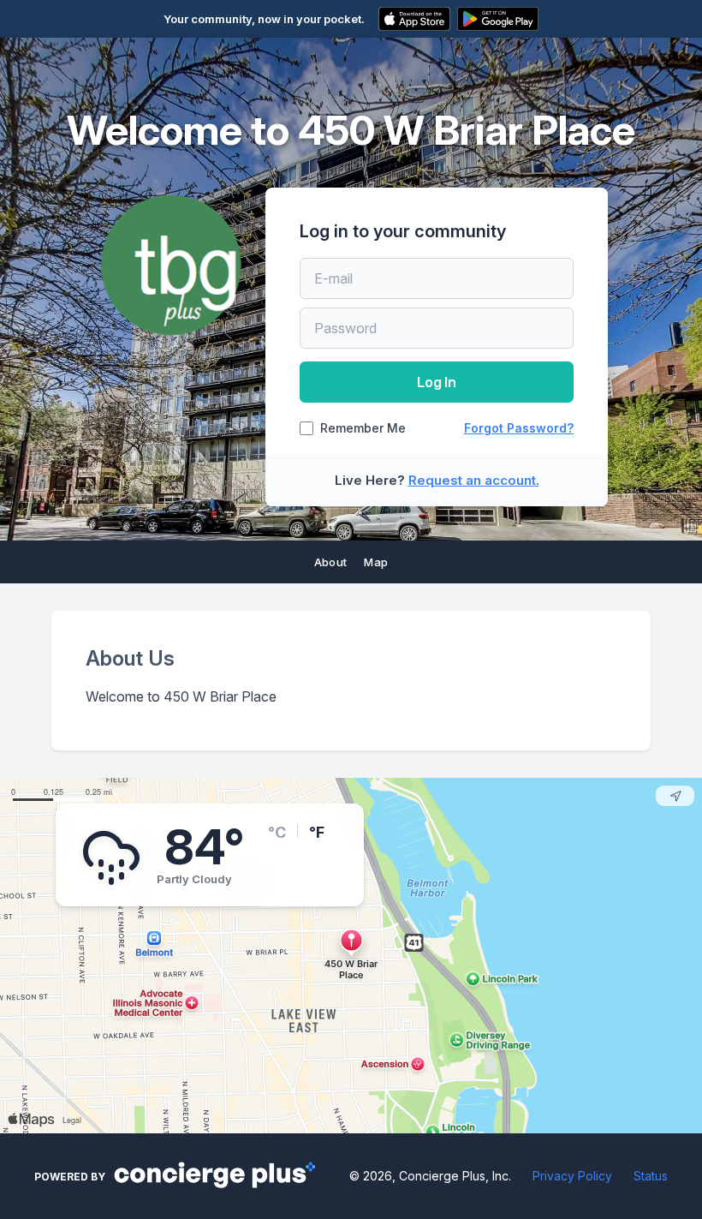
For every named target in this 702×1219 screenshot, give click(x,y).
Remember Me (363, 428)
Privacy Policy (572, 1175)
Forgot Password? (519, 428)
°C (277, 832)
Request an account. (473, 480)
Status (651, 1175)
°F (316, 832)
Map (376, 562)
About (331, 562)
